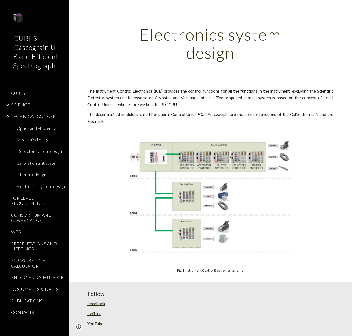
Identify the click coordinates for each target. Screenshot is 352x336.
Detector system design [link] (39, 151)
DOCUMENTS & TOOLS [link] (35, 289)
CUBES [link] (18, 93)
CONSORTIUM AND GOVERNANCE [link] (31, 217)
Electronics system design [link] (40, 186)
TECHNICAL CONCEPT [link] (34, 116)
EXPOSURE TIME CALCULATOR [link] (28, 263)
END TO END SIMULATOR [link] (37, 277)
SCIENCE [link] (20, 104)
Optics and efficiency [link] (36, 128)
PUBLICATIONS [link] (27, 300)
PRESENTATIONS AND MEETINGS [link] (34, 246)
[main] (210, 43)
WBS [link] (16, 231)
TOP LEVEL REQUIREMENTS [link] (28, 200)
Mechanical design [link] (33, 139)
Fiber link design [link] (31, 174)
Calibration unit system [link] (37, 163)
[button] (345, 7)
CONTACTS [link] (22, 312)
